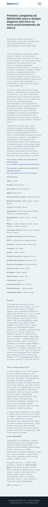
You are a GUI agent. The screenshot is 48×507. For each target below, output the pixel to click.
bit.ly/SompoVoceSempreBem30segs (22, 173)
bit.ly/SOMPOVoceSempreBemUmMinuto (23, 164)
